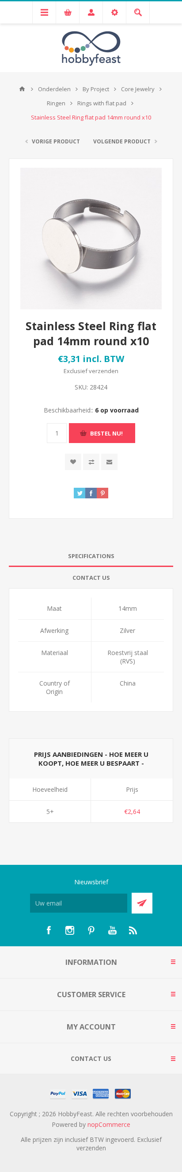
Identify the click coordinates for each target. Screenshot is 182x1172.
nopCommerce (108, 1124)
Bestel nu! (106, 433)
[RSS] (133, 930)
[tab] (91, 556)
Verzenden (142, 903)
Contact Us (91, 578)
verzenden (103, 371)
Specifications (91, 556)
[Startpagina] (22, 89)
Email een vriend (109, 462)
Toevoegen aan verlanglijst (73, 462)
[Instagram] (70, 930)
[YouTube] (112, 930)
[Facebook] (49, 930)
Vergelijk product (91, 462)
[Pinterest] (91, 930)
